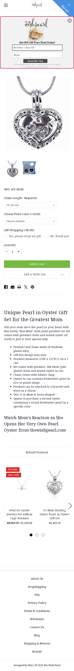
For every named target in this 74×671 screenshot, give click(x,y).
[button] (69, 20)
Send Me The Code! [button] (35, 61)
